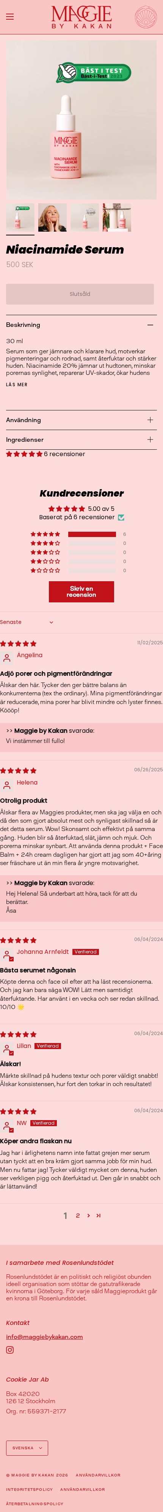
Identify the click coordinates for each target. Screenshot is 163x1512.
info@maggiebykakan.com (44, 1336)
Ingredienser (25, 439)
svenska (24, 1447)
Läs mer (17, 384)
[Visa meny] (9, 17)
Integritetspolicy (29, 1489)
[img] (18, 643)
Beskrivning (23, 324)
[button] (25, 454)
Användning (23, 420)
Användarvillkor (98, 1475)
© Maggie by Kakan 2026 (37, 1475)
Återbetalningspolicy (34, 1503)
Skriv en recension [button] (81, 591)
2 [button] (78, 1215)
